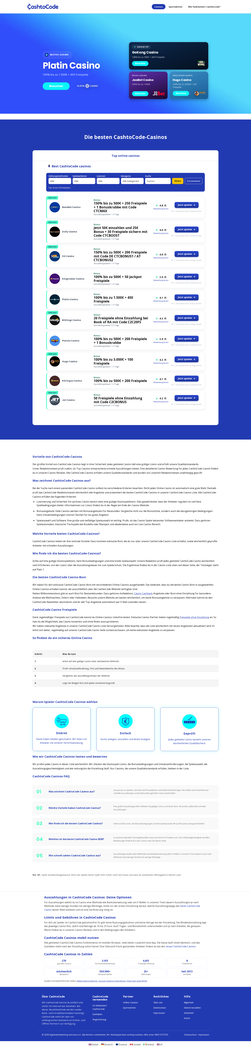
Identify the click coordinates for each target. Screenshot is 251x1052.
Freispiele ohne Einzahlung (194, 617)
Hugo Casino (69, 361)
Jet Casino (68, 400)
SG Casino (68, 256)
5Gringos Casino (72, 380)
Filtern (177, 181)
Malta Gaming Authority (87, 981)
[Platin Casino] (55, 299)
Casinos (158, 6)
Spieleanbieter (80, 176)
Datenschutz (159, 1007)
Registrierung (99, 1019)
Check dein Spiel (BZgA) (137, 981)
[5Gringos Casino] (55, 381)
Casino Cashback (143, 593)
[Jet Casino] (55, 400)
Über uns (158, 1002)
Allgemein (188, 1002)
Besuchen (56, 86)
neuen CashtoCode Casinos (181, 946)
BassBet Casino (71, 207)
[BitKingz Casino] (55, 320)
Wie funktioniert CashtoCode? (204, 6)
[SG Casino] (55, 256)
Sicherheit (189, 1012)
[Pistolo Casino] (55, 341)
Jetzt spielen (185, 204)
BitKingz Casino (71, 320)
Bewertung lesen (161, 208)
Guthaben (97, 1014)
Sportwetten (175, 6)
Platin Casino (70, 299)
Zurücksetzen (193, 181)
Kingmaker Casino (73, 278)
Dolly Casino (69, 231)
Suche (148, 176)
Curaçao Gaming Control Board (112, 981)
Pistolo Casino (70, 340)
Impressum (159, 1012)
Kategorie (126, 176)
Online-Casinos (130, 1002)
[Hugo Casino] (55, 361)
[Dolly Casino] (55, 232)
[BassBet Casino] (55, 207)
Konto (187, 1018)
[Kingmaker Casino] (55, 279)
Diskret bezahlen (192, 1007)
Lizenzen (101, 176)
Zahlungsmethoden (58, 176)
